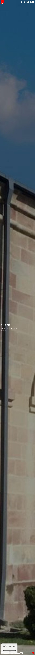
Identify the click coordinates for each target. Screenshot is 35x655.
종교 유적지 (15, 328)
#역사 (7, 330)
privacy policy (12, 648)
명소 (2, 328)
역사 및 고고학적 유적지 (8, 328)
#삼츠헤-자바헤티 (3, 330)
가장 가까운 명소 (17, 652)
